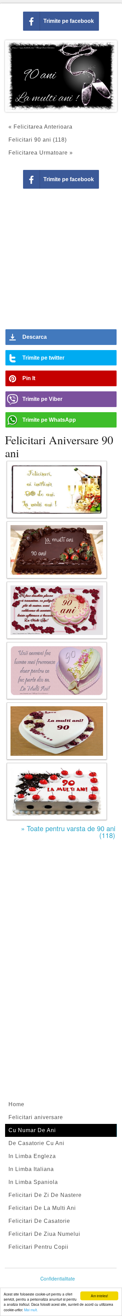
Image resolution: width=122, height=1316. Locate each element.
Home (16, 1104)
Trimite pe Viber (42, 399)
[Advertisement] (61, 261)
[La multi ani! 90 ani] (57, 550)
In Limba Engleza (32, 1156)
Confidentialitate (57, 1278)
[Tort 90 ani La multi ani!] (57, 791)
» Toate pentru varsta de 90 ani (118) (68, 831)
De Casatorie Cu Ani (36, 1143)
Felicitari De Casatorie (39, 1221)
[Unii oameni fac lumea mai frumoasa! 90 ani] (57, 670)
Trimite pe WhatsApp (49, 420)
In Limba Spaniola (33, 1182)
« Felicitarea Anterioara (40, 127)
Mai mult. (31, 1309)
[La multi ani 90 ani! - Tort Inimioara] (57, 731)
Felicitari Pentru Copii (38, 1247)
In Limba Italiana (31, 1169)
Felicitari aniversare (35, 1117)
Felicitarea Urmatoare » (40, 153)
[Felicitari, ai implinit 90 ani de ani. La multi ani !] (57, 489)
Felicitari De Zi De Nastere (45, 1195)
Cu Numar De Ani (32, 1130)
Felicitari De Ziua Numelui (44, 1234)
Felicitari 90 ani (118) (37, 140)
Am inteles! (99, 1295)
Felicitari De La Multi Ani (42, 1208)
